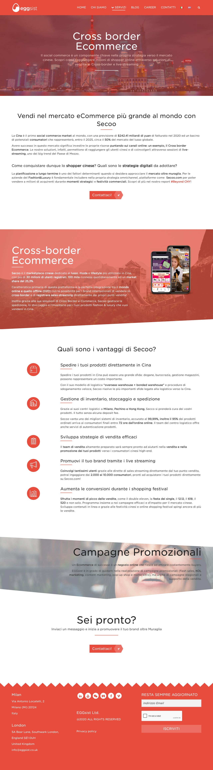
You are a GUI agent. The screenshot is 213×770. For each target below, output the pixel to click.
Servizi (120, 7)
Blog (135, 7)
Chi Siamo (98, 7)
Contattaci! (102, 195)
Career (150, 7)
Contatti (168, 7)
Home (81, 7)
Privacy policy (87, 731)
